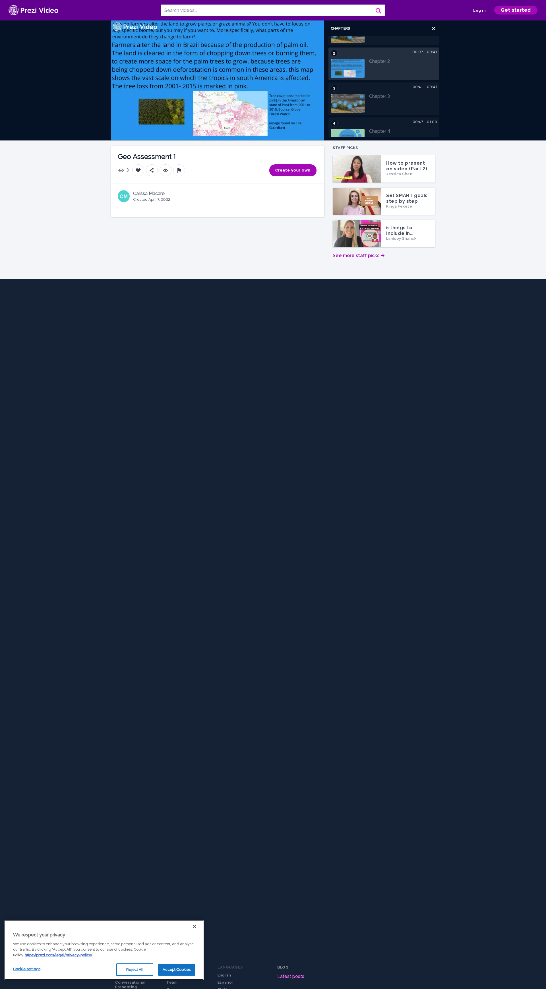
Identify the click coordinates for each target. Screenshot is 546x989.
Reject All (134, 969)
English (224, 975)
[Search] (378, 10)
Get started (516, 10)
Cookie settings (26, 969)
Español (225, 982)
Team (171, 982)
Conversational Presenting (130, 984)
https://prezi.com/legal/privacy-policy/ (58, 955)
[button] (433, 28)
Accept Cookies (177, 969)
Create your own (293, 170)
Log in (479, 10)
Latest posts (290, 976)
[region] (104, 950)
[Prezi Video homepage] (33, 10)
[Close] (194, 926)
